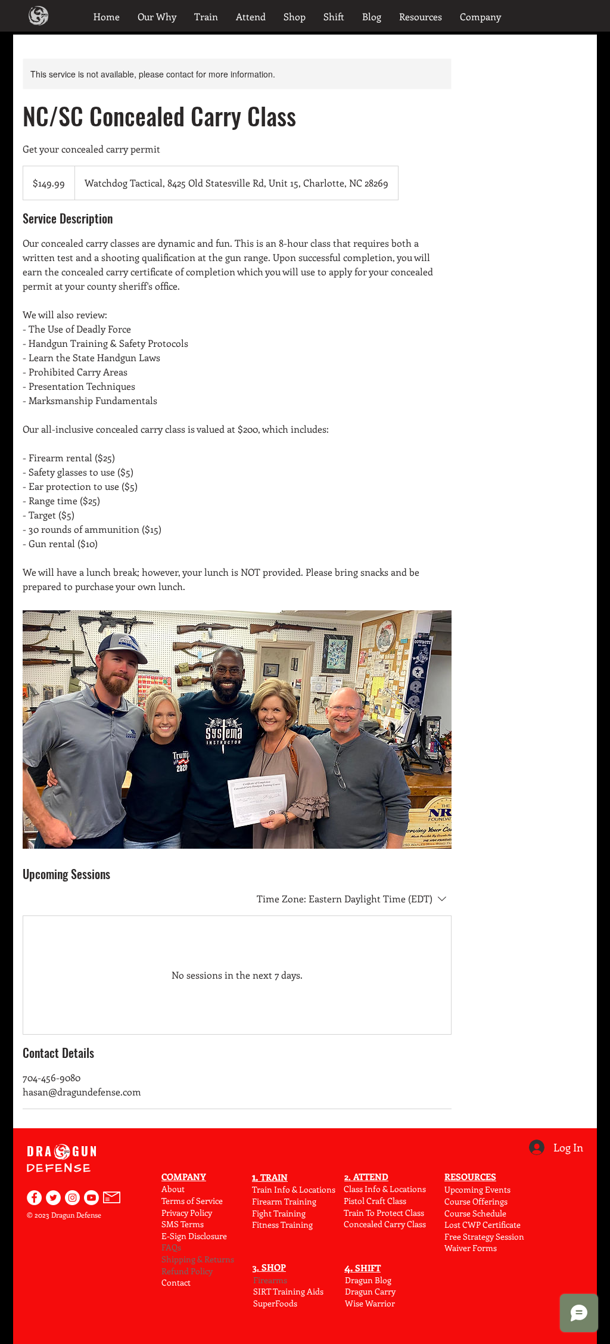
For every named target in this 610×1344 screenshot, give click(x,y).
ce (219, 1200)
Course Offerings (476, 1201)
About (173, 1188)
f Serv (202, 1200)
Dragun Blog (368, 1280)
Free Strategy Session (484, 1236)
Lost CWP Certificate (482, 1224)
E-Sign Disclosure (194, 1235)
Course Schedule (475, 1213)
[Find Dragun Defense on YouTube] (91, 1197)
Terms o (176, 1200)
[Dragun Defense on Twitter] (53, 1197)
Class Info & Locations (385, 1188)
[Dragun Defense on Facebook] (34, 1197)
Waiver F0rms (470, 1247)
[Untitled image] (237, 729)
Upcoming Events (477, 1189)
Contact (176, 1282)
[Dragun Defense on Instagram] (72, 1197)
